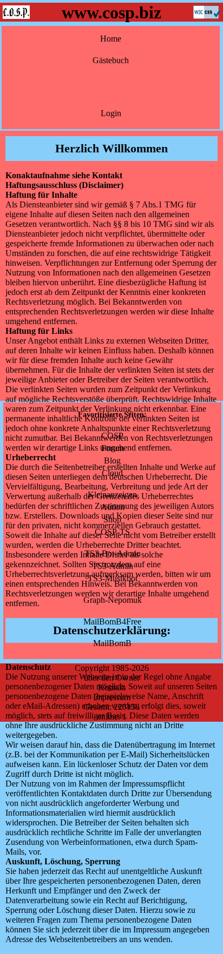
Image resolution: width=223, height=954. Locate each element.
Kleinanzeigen (112, 494)
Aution (112, 507)
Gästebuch (111, 60)
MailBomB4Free (112, 621)
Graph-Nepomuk (112, 599)
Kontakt (112, 687)
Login (111, 113)
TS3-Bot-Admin (112, 553)
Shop (112, 519)
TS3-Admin (112, 565)
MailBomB (112, 643)
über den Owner (112, 677)
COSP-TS (112, 531)
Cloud (112, 473)
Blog (112, 460)
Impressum (111, 697)
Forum (112, 448)
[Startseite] (16, 16)
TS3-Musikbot (112, 578)
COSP (112, 435)
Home (110, 38)
